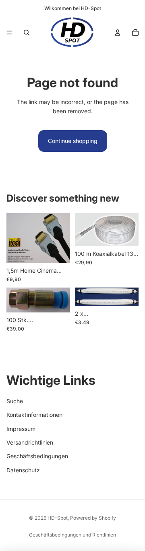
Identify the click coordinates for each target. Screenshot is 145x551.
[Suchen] (26, 32)
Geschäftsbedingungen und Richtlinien (72, 535)
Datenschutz (23, 470)
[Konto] (117, 32)
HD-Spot (58, 518)
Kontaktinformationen (34, 414)
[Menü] (9, 32)
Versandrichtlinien (29, 442)
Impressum (20, 428)
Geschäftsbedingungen (37, 456)
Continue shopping (72, 140)
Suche (14, 401)
